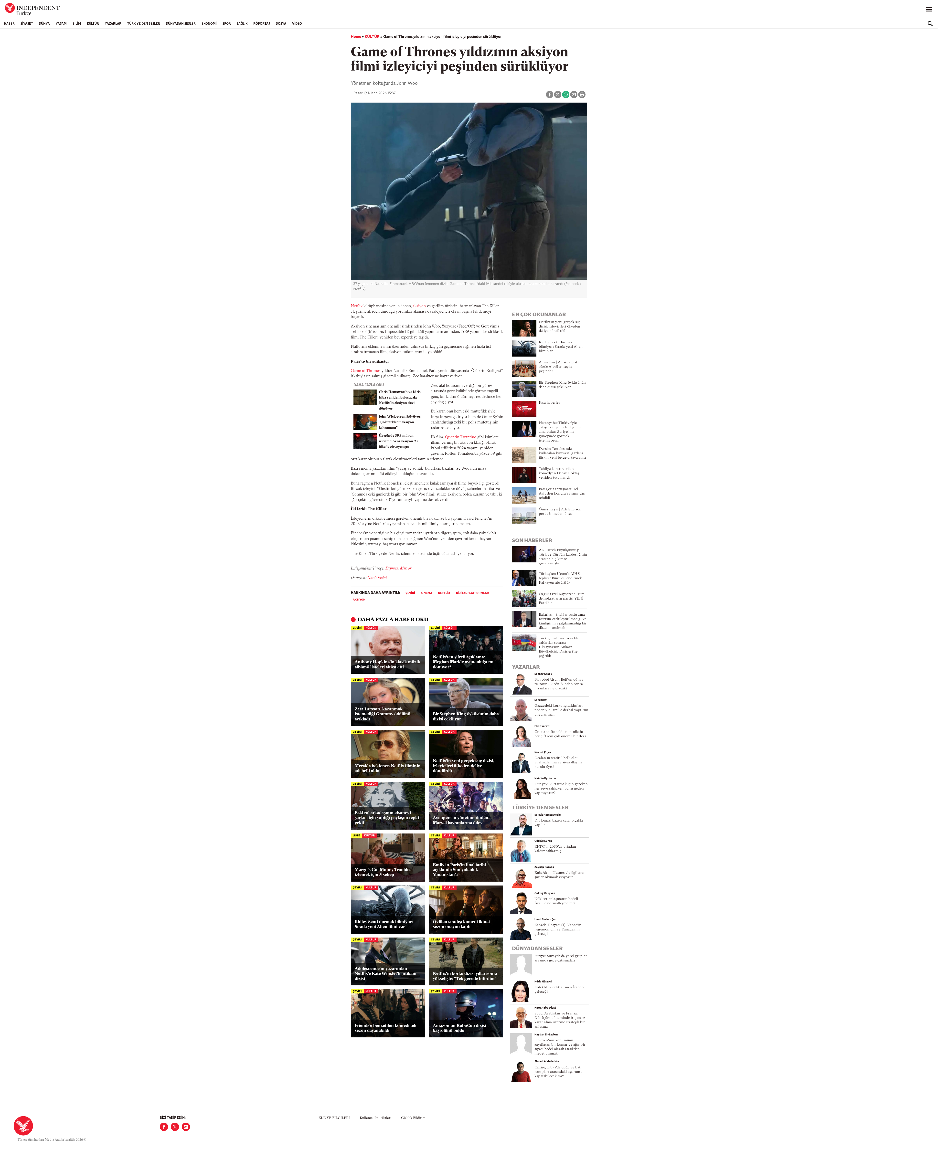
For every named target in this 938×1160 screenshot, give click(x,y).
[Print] (582, 94)
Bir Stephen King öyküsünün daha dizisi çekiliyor (466, 716)
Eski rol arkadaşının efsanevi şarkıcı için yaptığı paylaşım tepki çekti (387, 818)
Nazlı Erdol (377, 578)
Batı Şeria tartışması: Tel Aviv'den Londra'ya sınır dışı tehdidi (562, 493)
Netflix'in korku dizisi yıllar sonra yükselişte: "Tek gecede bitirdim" (465, 976)
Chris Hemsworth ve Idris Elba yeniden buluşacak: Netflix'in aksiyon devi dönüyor (400, 400)
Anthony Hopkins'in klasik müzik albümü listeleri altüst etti (387, 664)
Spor (227, 23)
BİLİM (77, 23)
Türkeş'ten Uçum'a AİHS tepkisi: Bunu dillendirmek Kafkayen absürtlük (560, 578)
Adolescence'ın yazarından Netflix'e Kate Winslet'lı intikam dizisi (385, 974)
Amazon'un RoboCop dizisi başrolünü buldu (459, 1028)
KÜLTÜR (93, 23)
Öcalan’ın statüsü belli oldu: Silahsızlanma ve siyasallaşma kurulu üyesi (558, 762)
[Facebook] (164, 1127)
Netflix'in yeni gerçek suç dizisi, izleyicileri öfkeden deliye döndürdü (463, 766)
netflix (444, 593)
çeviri (410, 593)
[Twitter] (175, 1127)
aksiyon (419, 306)
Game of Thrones (366, 371)
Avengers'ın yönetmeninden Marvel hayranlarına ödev (460, 820)
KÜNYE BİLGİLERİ (334, 1118)
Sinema (426, 593)
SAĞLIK (242, 23)
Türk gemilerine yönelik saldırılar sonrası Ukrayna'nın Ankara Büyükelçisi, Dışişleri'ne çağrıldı (558, 647)
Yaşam (61, 23)
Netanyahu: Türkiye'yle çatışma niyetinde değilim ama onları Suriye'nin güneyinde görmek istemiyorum (560, 432)
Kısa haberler (549, 403)
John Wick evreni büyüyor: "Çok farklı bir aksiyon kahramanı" (400, 422)
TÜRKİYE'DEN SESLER (143, 23)
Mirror (405, 568)
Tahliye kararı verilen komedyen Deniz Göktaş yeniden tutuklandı (559, 473)
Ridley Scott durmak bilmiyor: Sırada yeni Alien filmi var (384, 924)
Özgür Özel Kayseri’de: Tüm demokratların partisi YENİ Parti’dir (562, 598)
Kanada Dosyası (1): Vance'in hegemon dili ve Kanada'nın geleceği (557, 929)
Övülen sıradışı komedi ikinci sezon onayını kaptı (461, 924)
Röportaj (261, 23)
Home (356, 37)
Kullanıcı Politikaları (375, 1118)
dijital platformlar (472, 593)
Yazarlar (113, 23)
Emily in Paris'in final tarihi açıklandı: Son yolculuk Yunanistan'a (459, 870)
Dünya (44, 23)
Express (391, 568)
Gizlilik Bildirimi (413, 1118)
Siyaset (27, 23)
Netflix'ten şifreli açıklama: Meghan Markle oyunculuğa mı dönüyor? (463, 662)
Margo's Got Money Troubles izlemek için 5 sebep (383, 872)
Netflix (356, 306)
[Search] (930, 23)
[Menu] (928, 9)
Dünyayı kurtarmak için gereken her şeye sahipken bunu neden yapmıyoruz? (561, 788)
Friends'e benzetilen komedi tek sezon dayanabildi (385, 1028)
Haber (9, 23)
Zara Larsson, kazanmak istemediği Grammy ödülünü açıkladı (382, 714)
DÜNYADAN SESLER (181, 23)
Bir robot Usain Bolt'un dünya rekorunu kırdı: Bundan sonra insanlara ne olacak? (558, 684)
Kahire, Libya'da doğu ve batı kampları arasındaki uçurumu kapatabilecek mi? (558, 1072)
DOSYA (281, 23)
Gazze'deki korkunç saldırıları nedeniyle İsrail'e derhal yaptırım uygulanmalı (561, 710)
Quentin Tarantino (460, 437)
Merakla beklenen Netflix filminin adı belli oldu (388, 768)
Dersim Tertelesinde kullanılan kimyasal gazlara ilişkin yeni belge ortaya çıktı (562, 453)
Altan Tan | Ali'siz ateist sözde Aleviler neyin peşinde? (558, 367)
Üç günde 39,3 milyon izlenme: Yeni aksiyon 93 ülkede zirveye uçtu (398, 441)
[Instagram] (186, 1127)
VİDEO (297, 23)
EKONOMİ (209, 23)
